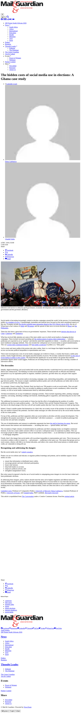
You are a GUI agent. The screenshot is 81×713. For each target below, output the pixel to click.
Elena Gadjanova (11, 161)
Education (8, 647)
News (4, 636)
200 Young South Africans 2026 (11, 632)
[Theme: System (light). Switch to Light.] (4, 17)
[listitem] (5, 628)
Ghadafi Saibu (10, 239)
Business (4, 660)
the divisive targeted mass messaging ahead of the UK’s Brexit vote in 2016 (44, 324)
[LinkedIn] (5, 19)
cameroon (8, 601)
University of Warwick (43, 491)
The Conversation (28, 496)
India (22, 326)
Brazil (70, 326)
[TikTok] (8, 19)
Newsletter (8, 700)
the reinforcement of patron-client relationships (49, 339)
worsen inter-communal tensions (17, 345)
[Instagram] (3, 19)
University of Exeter (13, 493)
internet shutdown (11, 610)
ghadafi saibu (9, 604)
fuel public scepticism (39, 345)
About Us (8, 703)
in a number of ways (13, 322)
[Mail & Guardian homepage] (40, 7)
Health (7, 649)
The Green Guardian (8, 674)
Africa (7, 643)
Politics (3, 658)
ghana (7, 606)
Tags (2, 630)
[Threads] (7, 19)
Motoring (8, 651)
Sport (7, 654)
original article (69, 496)
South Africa (9, 641)
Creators (7, 630)
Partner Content (6, 691)
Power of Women (11, 685)
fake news (8, 602)
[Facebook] (2, 19)
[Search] (8, 17)
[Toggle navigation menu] (2, 14)
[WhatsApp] (12, 19)
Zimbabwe (19, 333)
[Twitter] (10, 19)
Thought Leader (9, 664)
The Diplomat (9, 671)
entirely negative (27, 452)
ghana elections (10, 608)
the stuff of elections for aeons (60, 423)
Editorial (8, 669)
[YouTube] (13, 19)
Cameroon (8, 333)
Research (8, 702)
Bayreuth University (51, 493)
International (9, 645)
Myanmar (30, 326)
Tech (6, 652)
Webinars (8, 687)
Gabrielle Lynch (11, 84)
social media (9, 612)
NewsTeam (27, 707)
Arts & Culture (6, 676)
